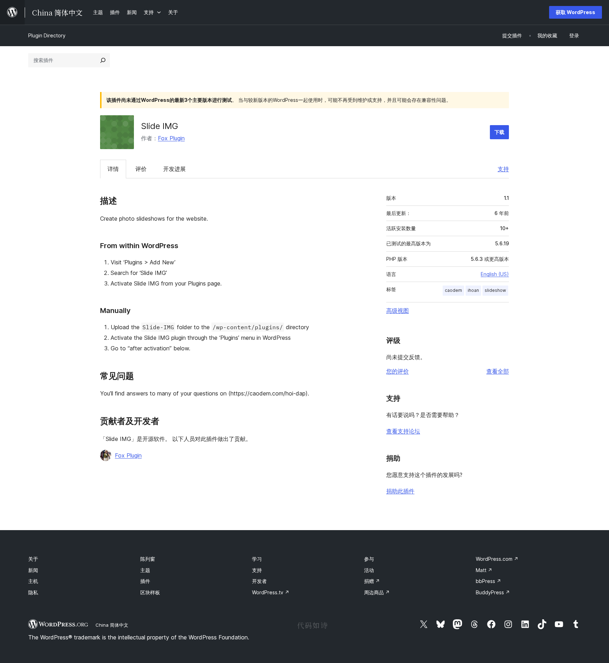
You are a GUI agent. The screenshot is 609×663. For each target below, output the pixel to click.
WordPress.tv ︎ (270, 592)
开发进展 (174, 168)
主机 (33, 581)
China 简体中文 (112, 625)
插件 (145, 581)
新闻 (33, 570)
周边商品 (377, 592)
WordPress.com (497, 559)
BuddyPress (493, 592)
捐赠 (372, 581)
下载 (499, 132)
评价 (141, 168)
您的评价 (397, 371)
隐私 (33, 592)
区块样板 (150, 592)
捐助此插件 (400, 491)
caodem (453, 290)
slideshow (495, 290)
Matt (484, 570)
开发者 (259, 581)
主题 (145, 570)
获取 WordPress (575, 12)
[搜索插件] (103, 60)
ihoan (473, 290)
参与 (369, 559)
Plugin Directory (47, 35)
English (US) (495, 274)
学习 (257, 559)
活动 (369, 570)
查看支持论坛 (403, 431)
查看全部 (497, 371)
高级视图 (397, 310)
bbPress (488, 581)
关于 (33, 559)
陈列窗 (147, 559)
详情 (113, 168)
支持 (503, 168)
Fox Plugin (171, 138)
